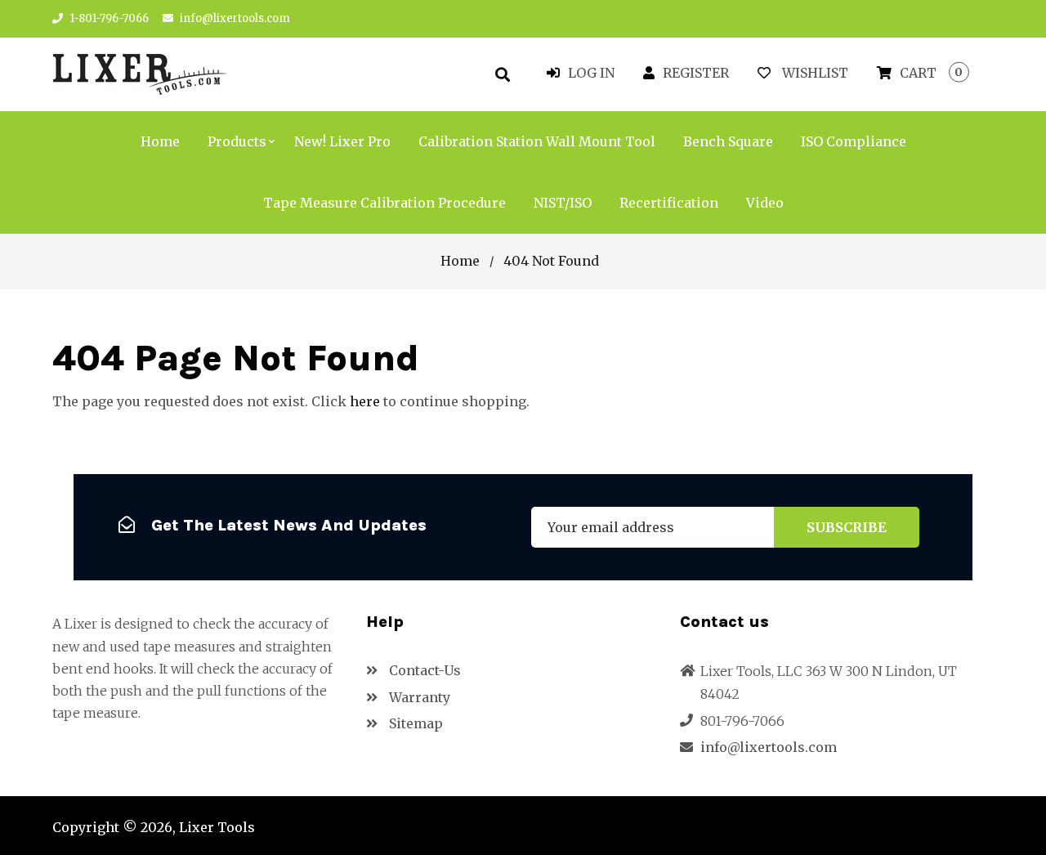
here (365, 401)
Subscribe (847, 527)
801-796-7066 (742, 721)
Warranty (418, 697)
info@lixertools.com (235, 18)
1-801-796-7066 (108, 18)
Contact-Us (423, 670)
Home (460, 261)
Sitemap (414, 723)
